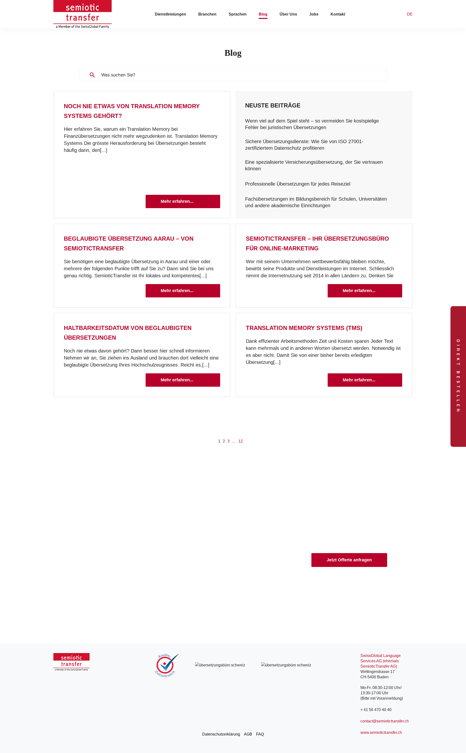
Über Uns (288, 14)
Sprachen (238, 14)
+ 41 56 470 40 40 (375, 710)
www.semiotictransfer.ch (381, 732)
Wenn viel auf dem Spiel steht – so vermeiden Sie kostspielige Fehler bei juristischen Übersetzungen (312, 124)
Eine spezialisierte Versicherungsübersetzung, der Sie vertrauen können (314, 165)
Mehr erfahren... (177, 201)
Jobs (313, 14)
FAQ (260, 734)
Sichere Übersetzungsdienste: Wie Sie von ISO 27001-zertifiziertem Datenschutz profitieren (304, 145)
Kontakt (338, 14)
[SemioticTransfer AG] (82, 14)
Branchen (207, 14)
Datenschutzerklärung (221, 734)
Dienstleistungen (170, 14)
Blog (263, 14)
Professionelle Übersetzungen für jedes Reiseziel (297, 184)
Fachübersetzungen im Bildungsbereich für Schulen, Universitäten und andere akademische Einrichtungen (316, 202)
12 (240, 441)
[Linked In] (59, 737)
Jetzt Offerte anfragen (349, 559)
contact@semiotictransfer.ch (384, 721)
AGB (248, 734)
